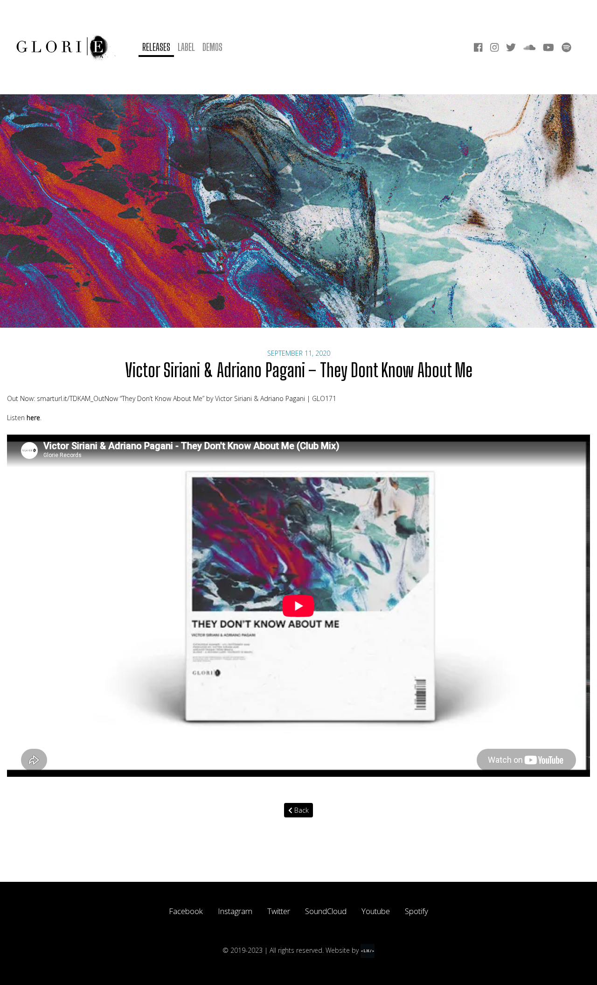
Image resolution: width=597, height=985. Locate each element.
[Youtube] (548, 47)
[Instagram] (494, 47)
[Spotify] (566, 47)
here (33, 417)
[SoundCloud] (529, 47)
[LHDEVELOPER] (368, 950)
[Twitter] (511, 47)
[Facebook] (478, 47)
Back (300, 810)
